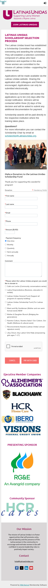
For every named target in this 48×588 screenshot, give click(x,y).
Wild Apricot (24, 585)
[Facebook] (17, 568)
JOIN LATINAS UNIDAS (25, 24)
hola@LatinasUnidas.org (24, 561)
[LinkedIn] (26, 568)
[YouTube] (31, 568)
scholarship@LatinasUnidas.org (20, 136)
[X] (21, 568)
